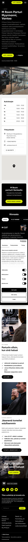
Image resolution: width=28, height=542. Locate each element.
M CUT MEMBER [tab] (15, 219)
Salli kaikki (14, 290)
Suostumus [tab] (5, 245)
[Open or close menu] (25, 2)
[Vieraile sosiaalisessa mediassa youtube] (16, 489)
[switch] (24, 274)
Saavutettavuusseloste (16, 537)
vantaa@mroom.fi (12, 145)
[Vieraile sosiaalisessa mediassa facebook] (3, 489)
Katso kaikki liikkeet (14, 201)
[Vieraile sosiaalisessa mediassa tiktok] (11, 489)
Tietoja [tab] (23, 245)
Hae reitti (11, 150)
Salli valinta (14, 294)
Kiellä (14, 299)
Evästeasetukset (5, 539)
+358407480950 (11, 141)
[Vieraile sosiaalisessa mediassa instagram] (7, 489)
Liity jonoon (17, 2)
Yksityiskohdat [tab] (14, 245)
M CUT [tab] (5, 219)
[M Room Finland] (6, 2)
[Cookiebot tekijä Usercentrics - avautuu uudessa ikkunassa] (20, 241)
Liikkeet (5, 9)
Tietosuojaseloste (6, 537)
